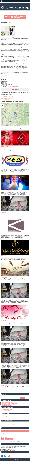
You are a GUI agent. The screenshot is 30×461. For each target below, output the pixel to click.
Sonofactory (3, 212)
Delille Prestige (4, 298)
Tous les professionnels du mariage (8, 404)
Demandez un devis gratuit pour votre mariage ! (15, 16)
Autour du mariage (5, 426)
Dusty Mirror (3, 234)
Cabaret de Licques (5, 146)
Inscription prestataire (19, 2)
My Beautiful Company (20, 459)
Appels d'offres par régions (6, 411)
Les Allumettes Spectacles (6, 385)
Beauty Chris (3, 320)
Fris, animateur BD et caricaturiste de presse (10, 363)
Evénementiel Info (13, 449)
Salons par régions (5, 418)
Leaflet (22, 125)
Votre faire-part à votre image (7, 96)
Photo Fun (3, 168)
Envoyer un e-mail (15, 89)
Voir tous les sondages (15, 441)
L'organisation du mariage (6, 422)
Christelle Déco (4, 277)
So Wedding (3, 255)
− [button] (2, 107)
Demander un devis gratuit (6, 409)
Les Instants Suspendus (6, 342)
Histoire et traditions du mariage (7, 424)
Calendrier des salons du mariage (8, 417)
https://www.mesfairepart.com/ (13, 86)
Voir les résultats (9, 439)
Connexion (27, 2)
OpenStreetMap (26, 125)
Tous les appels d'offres (6, 410)
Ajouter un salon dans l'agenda (7, 415)
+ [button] (2, 105)
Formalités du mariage (5, 425)
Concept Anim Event (5, 190)
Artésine (13, 450)
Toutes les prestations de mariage (8, 402)
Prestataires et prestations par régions (9, 403)
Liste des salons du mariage (7, 416)
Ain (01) (2, 98)
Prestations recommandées (7, 405)
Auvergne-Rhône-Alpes (8, 98)
